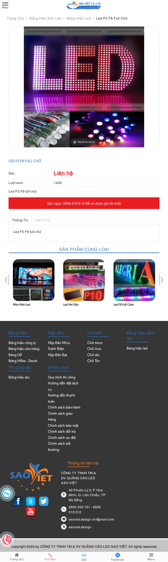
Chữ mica (94, 343)
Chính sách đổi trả (61, 432)
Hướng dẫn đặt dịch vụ (63, 387)
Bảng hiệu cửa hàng (24, 349)
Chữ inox (94, 349)
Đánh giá (43, 220)
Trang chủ (16, 18)
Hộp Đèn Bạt (57, 355)
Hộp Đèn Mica (59, 343)
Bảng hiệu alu (19, 378)
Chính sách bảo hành (64, 408)
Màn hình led (21, 304)
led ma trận (71, 304)
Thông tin (20, 220)
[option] (34, 286)
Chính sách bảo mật (63, 426)
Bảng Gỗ (15, 355)
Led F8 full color (124, 304)
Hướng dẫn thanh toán (61, 399)
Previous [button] (7, 280)
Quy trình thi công (61, 378)
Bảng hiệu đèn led (46, 18)
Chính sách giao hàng (60, 417)
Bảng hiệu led (79, 18)
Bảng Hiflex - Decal (23, 361)
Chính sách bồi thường (59, 447)
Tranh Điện (56, 349)
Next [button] (161, 280)
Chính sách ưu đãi (62, 438)
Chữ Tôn (93, 361)
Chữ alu (93, 355)
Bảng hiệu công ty (22, 343)
